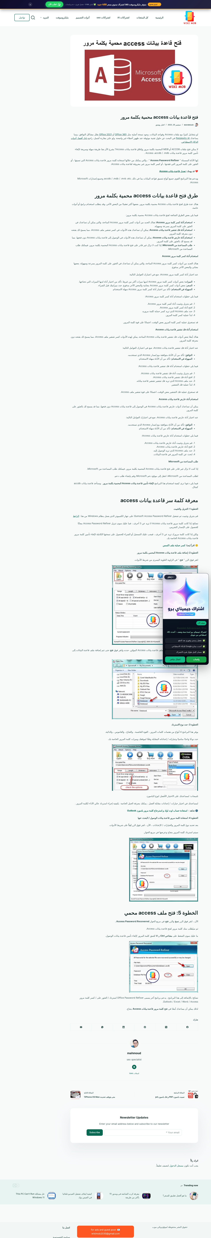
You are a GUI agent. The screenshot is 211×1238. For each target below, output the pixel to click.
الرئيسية (159, 17)
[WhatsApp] (102, 1027)
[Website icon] (134, 1067)
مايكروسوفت (62, 17)
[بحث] (33, 18)
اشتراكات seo (103, 17)
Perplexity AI (183, 138)
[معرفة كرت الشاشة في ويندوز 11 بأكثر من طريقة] (146, 1195)
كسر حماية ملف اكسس (174, 545)
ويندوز (158, 125)
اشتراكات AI (123, 17)
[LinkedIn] (123, 1027)
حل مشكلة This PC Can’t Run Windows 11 (30, 1195)
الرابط (76, 516)
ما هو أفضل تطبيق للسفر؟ (175, 1195)
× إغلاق (170, 577)
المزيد (46, 17)
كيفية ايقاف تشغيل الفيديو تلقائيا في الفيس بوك (77, 1195)
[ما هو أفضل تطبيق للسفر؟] (193, 1195)
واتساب (196, 659)
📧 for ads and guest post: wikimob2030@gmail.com (105, 1231)
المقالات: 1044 (134, 1073)
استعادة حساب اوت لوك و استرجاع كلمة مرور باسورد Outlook (157, 810)
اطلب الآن (52, 4)
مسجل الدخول (176, 1165)
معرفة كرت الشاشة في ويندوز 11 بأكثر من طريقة (124, 1195)
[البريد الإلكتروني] (81, 1027)
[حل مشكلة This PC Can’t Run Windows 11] (51, 1195)
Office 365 (121, 134)
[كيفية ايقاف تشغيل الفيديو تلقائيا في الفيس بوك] (99, 1195)
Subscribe (94, 1132)
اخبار (162, 125)
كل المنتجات (142, 17)
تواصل (22, 17)
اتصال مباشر (175, 659)
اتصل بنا (66, 1227)
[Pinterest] (144, 1027)
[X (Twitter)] (166, 1027)
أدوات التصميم (82, 17)
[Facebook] (187, 1027)
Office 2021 (105, 134)
